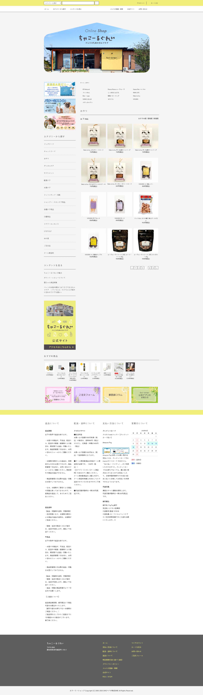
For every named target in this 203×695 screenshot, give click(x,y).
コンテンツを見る (75, 9)
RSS (104, 676)
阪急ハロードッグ (113, 96)
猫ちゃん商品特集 (50, 282)
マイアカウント (137, 643)
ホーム (47, 9)
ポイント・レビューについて (54, 277)
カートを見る (136, 647)
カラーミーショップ (77, 690)
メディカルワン (88, 102)
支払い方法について (110, 647)
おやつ (87, 83)
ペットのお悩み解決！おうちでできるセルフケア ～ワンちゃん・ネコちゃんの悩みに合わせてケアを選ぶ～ (59, 289)
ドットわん (86, 92)
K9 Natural (86, 89)
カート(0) (154, 3)
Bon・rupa (86, 96)
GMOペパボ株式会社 (110, 690)
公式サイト (130, 9)
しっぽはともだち (113, 92)
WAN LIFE (136, 92)
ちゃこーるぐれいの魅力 (53, 273)
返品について (108, 655)
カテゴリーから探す (59, 9)
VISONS (135, 99)
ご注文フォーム (137, 655)
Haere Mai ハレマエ (139, 89)
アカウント (141, 3)
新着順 (156, 118)
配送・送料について (110, 651)
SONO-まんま (87, 99)
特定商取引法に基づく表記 (112, 660)
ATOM (110, 676)
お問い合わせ (143, 9)
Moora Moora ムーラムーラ (116, 89)
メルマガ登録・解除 (116, 9)
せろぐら (110, 99)
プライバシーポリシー (111, 664)
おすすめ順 (142, 118)
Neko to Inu (136, 96)
